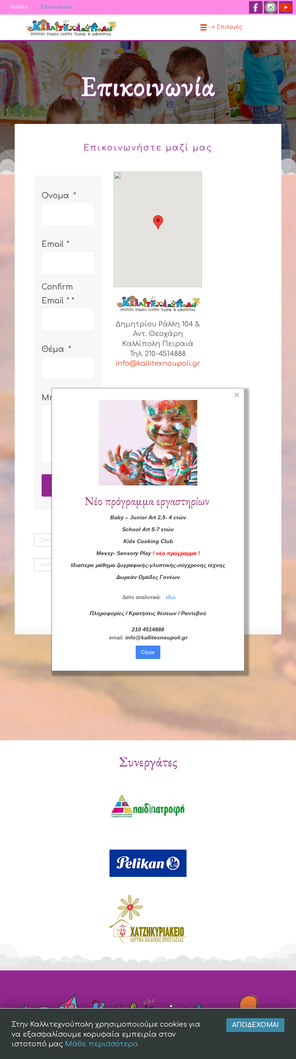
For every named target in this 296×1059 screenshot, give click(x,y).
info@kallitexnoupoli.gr (158, 363)
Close (148, 652)
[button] (158, 222)
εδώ (170, 597)
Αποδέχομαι (255, 1025)
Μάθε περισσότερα (101, 1044)
